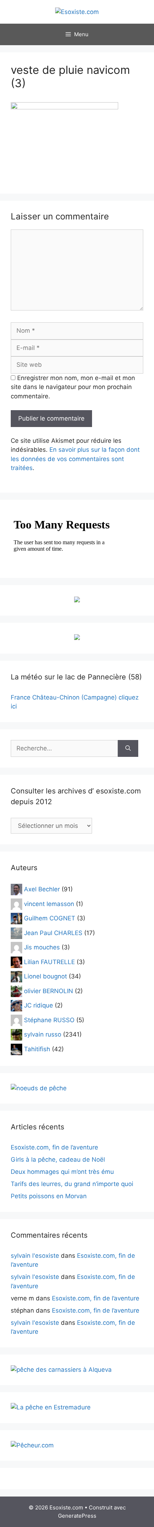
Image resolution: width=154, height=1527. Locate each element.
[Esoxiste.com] (77, 11)
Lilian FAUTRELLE (49, 961)
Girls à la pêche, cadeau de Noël (58, 1159)
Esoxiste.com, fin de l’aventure (54, 1147)
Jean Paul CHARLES (53, 932)
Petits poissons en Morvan (49, 1196)
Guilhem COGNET (49, 918)
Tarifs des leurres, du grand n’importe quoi (72, 1183)
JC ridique (38, 1005)
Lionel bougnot (45, 976)
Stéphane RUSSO (49, 1019)
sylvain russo (42, 1034)
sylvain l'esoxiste (35, 1255)
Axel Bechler (42, 889)
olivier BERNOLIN (48, 990)
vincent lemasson (49, 903)
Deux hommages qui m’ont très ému (62, 1171)
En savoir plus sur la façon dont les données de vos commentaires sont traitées (75, 458)
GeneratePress (77, 1515)
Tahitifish (37, 1048)
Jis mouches (42, 947)
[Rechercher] (128, 748)
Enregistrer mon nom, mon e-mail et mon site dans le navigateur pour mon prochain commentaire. (73, 387)
